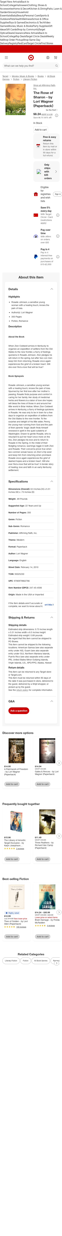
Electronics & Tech (34, 22)
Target (5, 76)
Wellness (27, 18)
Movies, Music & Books (20, 25)
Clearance (19, 32)
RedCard (22, 43)
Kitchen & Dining (38, 8)
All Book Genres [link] (40, 961)
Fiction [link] (25, 961)
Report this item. (49, 604)
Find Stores (47, 43)
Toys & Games (16, 22)
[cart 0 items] (55, 57)
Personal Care (32, 15)
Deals (11, 32)
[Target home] (31, 58)
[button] (45, 110)
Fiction (16, 79)
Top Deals (21, 36)
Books (41, 76)
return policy (22, 690)
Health (18, 18)
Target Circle (34, 43)
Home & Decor (21, 8)
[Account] (48, 57)
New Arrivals (32, 32)
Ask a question (18, 710)
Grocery (12, 12)
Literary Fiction (30, 79)
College (12, 5)
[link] (45, 110)
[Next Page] (59, 763)
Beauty (20, 15)
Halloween (22, 5)
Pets (12, 18)
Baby (14, 15)
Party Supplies (40, 25)
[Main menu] (6, 57)
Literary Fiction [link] (11, 961)
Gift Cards (11, 29)
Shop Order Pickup (13, 39)
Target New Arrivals (10, 1)
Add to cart (41, 129)
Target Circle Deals (36, 36)
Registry (13, 43)
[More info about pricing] (57, 115)
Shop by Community (28, 29)
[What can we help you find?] (31, 65)
